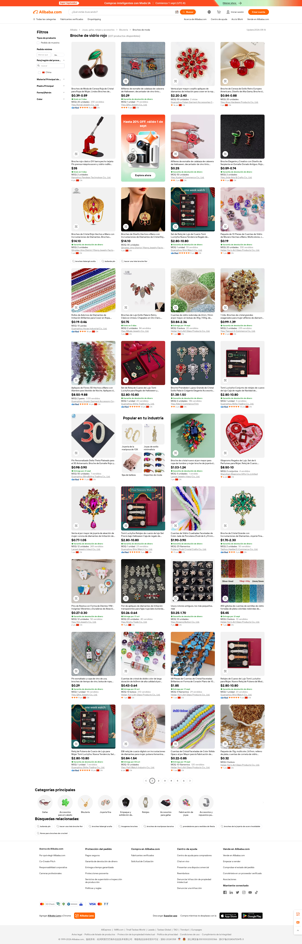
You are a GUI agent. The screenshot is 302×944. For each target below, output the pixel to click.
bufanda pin (110, 261)
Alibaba (73, 29)
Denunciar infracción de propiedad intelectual (194, 880)
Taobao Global (164, 929)
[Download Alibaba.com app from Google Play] (252, 916)
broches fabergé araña (85, 261)
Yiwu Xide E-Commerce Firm (185, 404)
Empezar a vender (231, 861)
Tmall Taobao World (135, 929)
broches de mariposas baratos (160, 826)
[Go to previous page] (146, 781)
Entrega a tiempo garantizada (99, 867)
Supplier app (170, 915)
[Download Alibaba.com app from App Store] (228, 916)
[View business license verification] (179, 939)
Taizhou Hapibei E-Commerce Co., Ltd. (239, 549)
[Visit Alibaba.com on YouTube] (250, 892)
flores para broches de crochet (54, 833)
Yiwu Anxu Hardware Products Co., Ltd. (239, 102)
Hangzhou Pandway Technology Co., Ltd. (91, 177)
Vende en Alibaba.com (234, 855)
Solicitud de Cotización (142, 861)
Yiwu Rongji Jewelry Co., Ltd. (85, 104)
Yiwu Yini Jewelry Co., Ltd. (83, 622)
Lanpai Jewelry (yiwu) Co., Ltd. (185, 476)
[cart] (219, 12)
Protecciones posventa (96, 873)
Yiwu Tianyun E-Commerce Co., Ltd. (238, 331)
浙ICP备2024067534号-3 (231, 939)
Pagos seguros (92, 855)
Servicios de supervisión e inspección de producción (103, 880)
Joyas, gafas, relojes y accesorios (98, 29)
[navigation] (50, 405)
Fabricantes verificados (142, 855)
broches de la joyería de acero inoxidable (242, 826)
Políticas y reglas (93, 888)
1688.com (118, 929)
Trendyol (184, 929)
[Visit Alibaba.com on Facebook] (225, 892)
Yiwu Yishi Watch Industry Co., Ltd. (137, 767)
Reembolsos (183, 873)
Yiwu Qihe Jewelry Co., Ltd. (134, 104)
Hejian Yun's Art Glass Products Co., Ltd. (240, 250)
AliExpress (106, 929)
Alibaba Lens (54, 915)
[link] (298, 914)
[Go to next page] (190, 781)
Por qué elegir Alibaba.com (52, 855)
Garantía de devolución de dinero (101, 861)
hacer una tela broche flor (135, 261)
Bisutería (123, 29)
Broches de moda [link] (141, 29)
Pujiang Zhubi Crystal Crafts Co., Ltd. (188, 549)
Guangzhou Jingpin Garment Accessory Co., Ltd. (93, 401)
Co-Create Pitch (47, 861)
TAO (175, 929)
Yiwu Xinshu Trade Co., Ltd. (134, 622)
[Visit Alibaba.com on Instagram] (244, 892)
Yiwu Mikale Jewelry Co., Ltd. (135, 331)
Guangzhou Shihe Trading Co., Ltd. (137, 404)
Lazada (151, 929)
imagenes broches (129, 826)
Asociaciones (229, 879)
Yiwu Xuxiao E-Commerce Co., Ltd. (187, 177)
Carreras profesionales (50, 873)
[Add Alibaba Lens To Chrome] (84, 916)
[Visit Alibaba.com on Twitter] (237, 892)
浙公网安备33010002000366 (202, 939)
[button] (177, 12)
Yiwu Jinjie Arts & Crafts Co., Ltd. (236, 177)
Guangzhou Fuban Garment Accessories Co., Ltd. (193, 102)
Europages (196, 929)
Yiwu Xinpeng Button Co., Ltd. (185, 622)
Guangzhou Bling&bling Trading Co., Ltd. (90, 476)
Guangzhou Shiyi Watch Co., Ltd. (186, 250)
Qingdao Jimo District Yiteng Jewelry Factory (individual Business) (93, 250)
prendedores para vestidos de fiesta (199, 826)
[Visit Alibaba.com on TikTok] (256, 892)
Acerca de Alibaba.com (51, 849)
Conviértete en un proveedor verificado (242, 873)
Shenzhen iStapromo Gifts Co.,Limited (239, 474)
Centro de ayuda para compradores (194, 855)
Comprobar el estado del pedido (238, 867)
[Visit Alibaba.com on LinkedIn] (231, 892)
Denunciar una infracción (189, 888)
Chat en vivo (183, 861)
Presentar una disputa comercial (193, 867)
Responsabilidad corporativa (53, 867)
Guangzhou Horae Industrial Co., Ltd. (89, 328)
